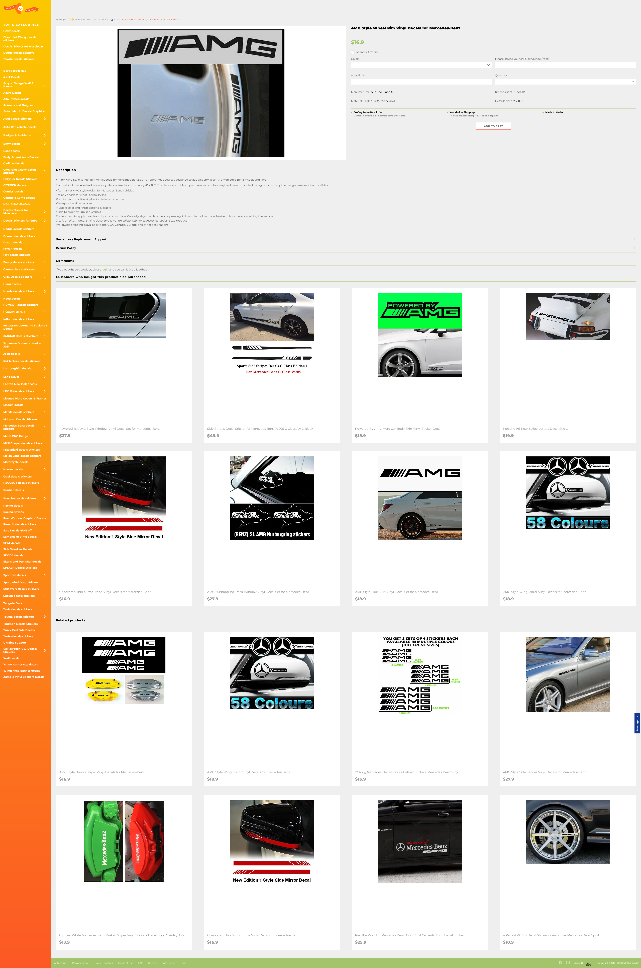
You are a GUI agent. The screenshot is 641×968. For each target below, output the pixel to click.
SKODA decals (13, 555)
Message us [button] (637, 723)
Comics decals (13, 191)
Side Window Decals (17, 549)
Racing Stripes (13, 512)
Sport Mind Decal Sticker (20, 582)
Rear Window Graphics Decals (24, 518)
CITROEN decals (14, 185)
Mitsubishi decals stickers (21, 449)
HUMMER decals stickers (20, 304)
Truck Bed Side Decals (19, 630)
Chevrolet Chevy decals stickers (20, 39)
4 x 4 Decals (12, 77)
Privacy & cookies (103, 962)
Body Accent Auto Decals (21, 157)
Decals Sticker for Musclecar (23, 46)
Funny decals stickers (18, 262)
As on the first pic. (367, 51)
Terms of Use (125, 962)
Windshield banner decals (21, 670)
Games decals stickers (19, 269)
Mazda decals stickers (18, 412)
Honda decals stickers (18, 291)
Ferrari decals (12, 248)
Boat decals (11, 151)
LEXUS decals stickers (18, 391)
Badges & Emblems (17, 135)
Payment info (80, 962)
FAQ (140, 962)
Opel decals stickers (17, 476)
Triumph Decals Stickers (20, 624)
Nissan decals (13, 469)
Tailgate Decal (13, 603)
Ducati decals (12, 242)
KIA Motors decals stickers (22, 361)
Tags (183, 962)
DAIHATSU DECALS (16, 203)
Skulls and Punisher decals (22, 561)
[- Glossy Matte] (421, 82)
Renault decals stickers (19, 524)
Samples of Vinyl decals (20, 536)
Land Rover (11, 376)
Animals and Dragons (18, 105)
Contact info (60, 962)
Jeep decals (11, 353)
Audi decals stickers (17, 118)
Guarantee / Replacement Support (81, 239)
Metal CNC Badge (15, 436)
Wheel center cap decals (20, 664)
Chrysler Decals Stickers (20, 179)
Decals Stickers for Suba (20, 220)
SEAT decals (11, 543)
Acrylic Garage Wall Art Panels (19, 85)
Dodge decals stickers (18, 52)
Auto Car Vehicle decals (20, 127)
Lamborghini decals (17, 368)
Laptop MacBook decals (20, 384)
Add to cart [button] (493, 126)
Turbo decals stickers (18, 636)
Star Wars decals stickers (21, 588)
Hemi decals (12, 284)
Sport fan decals (14, 575)
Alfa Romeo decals (16, 99)
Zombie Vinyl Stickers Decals (23, 676)
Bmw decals (12, 31)
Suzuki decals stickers (19, 595)
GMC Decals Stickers (17, 276)
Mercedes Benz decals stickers (19, 427)
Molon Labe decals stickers (22, 455)
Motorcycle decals (16, 462)
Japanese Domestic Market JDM (22, 345)
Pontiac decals (13, 490)
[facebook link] (560, 963)
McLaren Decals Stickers (20, 419)
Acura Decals (12, 92)
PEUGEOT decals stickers (21, 482)
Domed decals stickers (19, 236)
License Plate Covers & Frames (25, 398)
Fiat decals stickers (17, 254)
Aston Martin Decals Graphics (24, 111)
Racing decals (13, 505)
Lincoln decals (13, 404)
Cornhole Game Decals (19, 197)
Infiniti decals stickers (18, 319)
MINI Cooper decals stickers (22, 443)
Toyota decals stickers (19, 59)
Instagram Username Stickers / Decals (25, 327)
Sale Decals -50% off (17, 530)
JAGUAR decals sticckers (20, 336)
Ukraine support (14, 642)
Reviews (153, 962)
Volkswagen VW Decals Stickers (20, 650)
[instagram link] (568, 963)
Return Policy (66, 248)
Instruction (169, 962)
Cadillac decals (13, 163)
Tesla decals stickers (17, 609)
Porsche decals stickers (20, 498)
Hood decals (12, 298)
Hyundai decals (14, 312)
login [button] (105, 269)
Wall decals (11, 658)
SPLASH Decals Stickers (20, 567)
